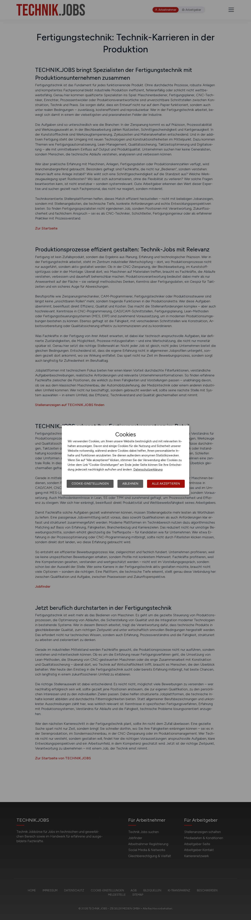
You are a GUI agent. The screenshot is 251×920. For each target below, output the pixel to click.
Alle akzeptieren (166, 483)
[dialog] (125, 460)
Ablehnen (130, 483)
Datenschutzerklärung (148, 469)
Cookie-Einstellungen (90, 483)
